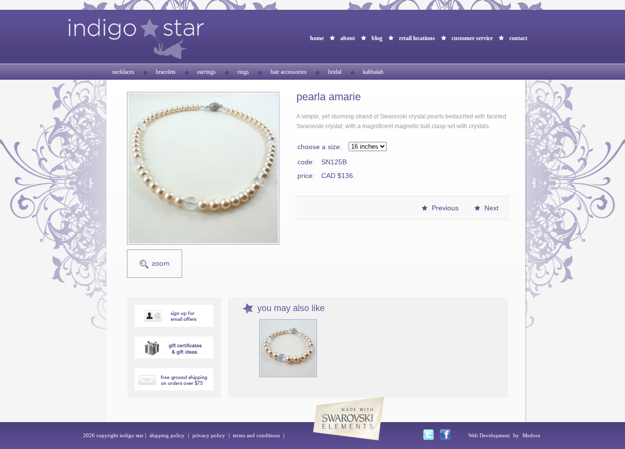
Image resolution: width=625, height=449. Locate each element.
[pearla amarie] (203, 168)
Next (491, 208)
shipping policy (167, 435)
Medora (531, 435)
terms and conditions (256, 435)
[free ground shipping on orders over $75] (174, 387)
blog (377, 38)
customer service (472, 38)
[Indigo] (136, 57)
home (317, 38)
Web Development (489, 435)
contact (518, 38)
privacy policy (208, 435)
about (347, 38)
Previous (445, 208)
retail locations (417, 38)
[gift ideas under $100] (174, 356)
